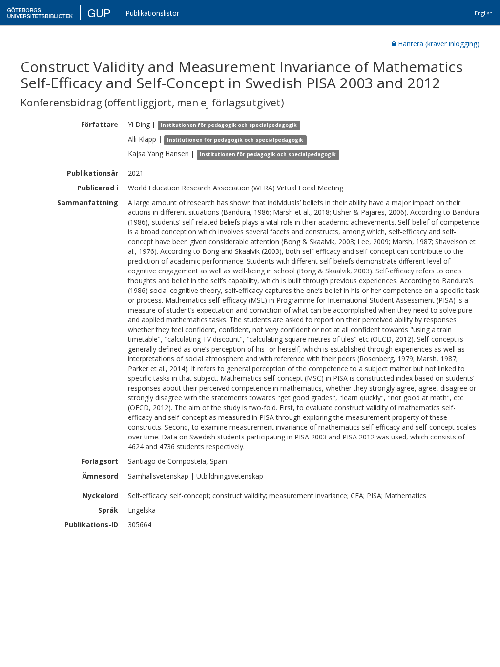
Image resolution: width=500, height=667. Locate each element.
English (484, 13)
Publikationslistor (152, 13)
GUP (99, 12)
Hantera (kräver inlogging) (438, 43)
